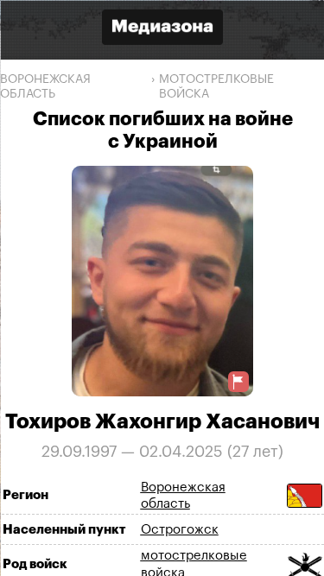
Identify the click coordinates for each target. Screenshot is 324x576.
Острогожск (179, 528)
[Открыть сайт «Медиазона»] (162, 29)
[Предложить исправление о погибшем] (238, 381)
